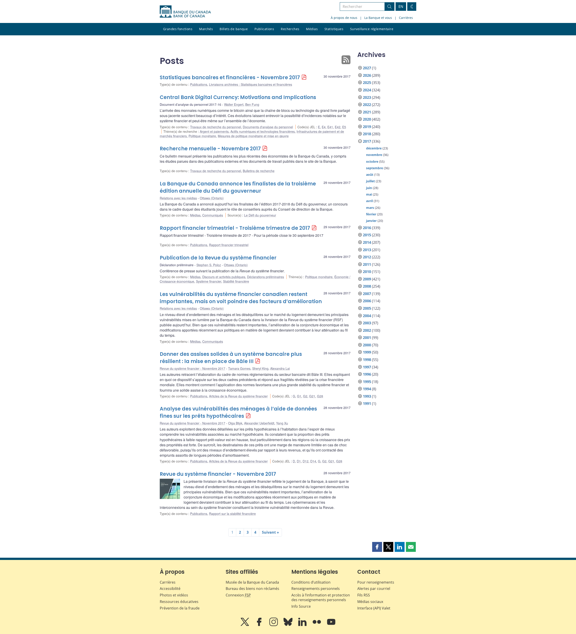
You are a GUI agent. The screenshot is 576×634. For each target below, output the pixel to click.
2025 (367, 82)
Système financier (208, 281)
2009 (367, 279)
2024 (367, 90)
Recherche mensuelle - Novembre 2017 (210, 148)
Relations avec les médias (178, 198)
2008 (367, 286)
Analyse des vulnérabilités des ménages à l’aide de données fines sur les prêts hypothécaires (238, 412)
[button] (377, 547)
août (369, 174)
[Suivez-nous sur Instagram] (274, 625)
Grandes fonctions (177, 29)
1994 (367, 388)
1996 (367, 374)
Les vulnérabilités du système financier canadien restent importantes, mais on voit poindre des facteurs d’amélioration (241, 298)
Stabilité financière (236, 281)
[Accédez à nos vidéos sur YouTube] (331, 625)
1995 (367, 381)
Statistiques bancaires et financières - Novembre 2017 (230, 77)
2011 (367, 264)
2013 (367, 249)
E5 (344, 127)
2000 (367, 345)
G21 (312, 396)
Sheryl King (260, 368)
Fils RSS (363, 595)
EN (400, 6)
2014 (367, 242)
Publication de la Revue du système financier (218, 257)
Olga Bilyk (235, 423)
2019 (367, 126)
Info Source (301, 606)
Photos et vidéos (174, 595)
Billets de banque (234, 29)
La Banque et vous (378, 18)
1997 (367, 367)
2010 (367, 271)
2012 (367, 257)
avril (369, 201)
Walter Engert (233, 104)
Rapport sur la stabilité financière (232, 513)
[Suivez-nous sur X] (245, 625)
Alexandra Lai (280, 368)
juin (369, 188)
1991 (367, 403)
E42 (337, 127)
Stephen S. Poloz (208, 265)
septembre (374, 168)
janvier (371, 221)
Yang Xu (282, 423)
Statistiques (333, 29)
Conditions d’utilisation (311, 582)
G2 (305, 396)
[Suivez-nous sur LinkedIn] (303, 625)
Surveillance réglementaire (371, 29)
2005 (367, 308)
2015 (367, 234)
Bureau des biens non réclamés (252, 588)
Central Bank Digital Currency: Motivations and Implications (238, 97)
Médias (312, 29)
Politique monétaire (202, 136)
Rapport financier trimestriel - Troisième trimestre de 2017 (235, 228)
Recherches (290, 29)
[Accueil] (185, 11)
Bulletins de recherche (258, 171)
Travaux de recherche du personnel (215, 127)
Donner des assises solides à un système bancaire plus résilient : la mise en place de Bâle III (231, 358)
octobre (372, 161)
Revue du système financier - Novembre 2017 (192, 368)
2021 (367, 112)
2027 (367, 67)
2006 (367, 300)
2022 (367, 104)
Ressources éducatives (179, 601)
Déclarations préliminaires (265, 277)
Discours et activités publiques (223, 277)
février (371, 214)
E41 (330, 127)
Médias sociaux (370, 601)
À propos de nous (344, 18)
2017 (367, 141)
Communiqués (212, 215)
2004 (367, 315)
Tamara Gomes (239, 368)
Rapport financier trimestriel (228, 245)
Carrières (406, 18)
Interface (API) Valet (373, 608)
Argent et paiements (214, 131)
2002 (367, 330)
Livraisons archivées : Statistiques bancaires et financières (250, 84)
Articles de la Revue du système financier (238, 396)
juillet (370, 181)
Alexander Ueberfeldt (259, 423)
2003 (367, 322)
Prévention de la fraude (180, 608)
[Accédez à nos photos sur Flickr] (317, 625)
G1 (299, 396)
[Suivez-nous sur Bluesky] (288, 625)
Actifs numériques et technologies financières (262, 131)
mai (369, 194)
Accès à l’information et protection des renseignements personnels (320, 597)
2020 (367, 119)
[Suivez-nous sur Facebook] (259, 625)
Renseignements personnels (315, 588)
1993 (367, 396)
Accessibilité (170, 588)
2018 (367, 133)
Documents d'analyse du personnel (268, 127)
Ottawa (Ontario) (212, 198)
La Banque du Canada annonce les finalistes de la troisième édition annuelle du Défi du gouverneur (238, 187)
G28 (320, 396)
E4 (324, 127)
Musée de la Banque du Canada (252, 582)
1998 (367, 359)
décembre (374, 148)
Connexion (238, 595)
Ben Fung (252, 104)
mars (370, 207)
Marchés (206, 29)
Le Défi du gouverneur (260, 215)
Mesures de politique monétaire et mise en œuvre (253, 136)
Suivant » (270, 532)
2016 (367, 227)
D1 (299, 461)
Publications (264, 29)
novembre (374, 155)
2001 (367, 337)
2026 (367, 75)
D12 (305, 461)
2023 (367, 97)
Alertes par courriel (373, 588)
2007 (367, 293)
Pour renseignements (375, 582)
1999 (367, 352)
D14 (313, 461)
